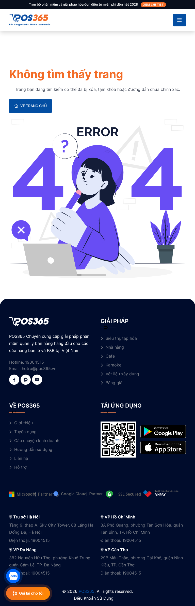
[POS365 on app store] (163, 447)
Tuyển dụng (25, 431)
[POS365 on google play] (163, 431)
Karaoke (113, 364)
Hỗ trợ (20, 467)
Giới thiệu (23, 422)
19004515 (34, 362)
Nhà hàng (115, 347)
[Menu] (179, 20)
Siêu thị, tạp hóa (121, 338)
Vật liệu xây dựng (122, 373)
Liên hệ (21, 458)
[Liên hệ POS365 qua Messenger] (26, 380)
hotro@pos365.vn (39, 368)
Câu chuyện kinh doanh (36, 440)
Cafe (110, 356)
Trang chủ (18, 59)
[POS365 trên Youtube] (37, 380)
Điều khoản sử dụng (93, 598)
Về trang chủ (33, 106)
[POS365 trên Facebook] (14, 380)
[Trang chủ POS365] (29, 17)
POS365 (86, 591)
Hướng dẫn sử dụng (33, 449)
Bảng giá (114, 382)
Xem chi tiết (153, 4)
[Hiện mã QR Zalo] (13, 576)
